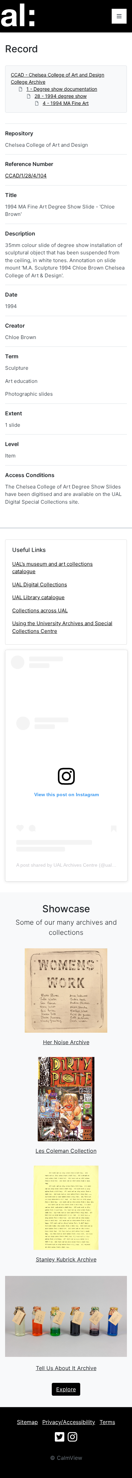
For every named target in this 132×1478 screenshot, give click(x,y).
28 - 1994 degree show (61, 96)
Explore (66, 1389)
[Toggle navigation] (119, 16)
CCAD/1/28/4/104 (26, 175)
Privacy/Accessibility (68, 1422)
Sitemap (27, 1422)
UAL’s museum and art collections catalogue (52, 568)
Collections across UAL (40, 610)
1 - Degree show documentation (61, 89)
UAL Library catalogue (38, 597)
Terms (107, 1422)
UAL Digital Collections (39, 584)
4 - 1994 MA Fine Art (66, 103)
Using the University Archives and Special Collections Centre (62, 627)
